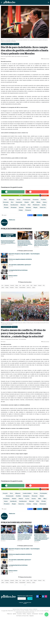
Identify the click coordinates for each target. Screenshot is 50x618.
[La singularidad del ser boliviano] (4, 271)
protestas (28, 207)
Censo (18, 199)
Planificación (36, 204)
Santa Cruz (43, 207)
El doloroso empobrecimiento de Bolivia (20, 259)
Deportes (31, 615)
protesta (21, 207)
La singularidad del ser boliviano (18, 270)
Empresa (29, 613)
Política (24, 613)
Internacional (35, 613)
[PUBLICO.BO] (9, 2)
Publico (16, 287)
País (29, 204)
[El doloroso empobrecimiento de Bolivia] (4, 261)
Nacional (23, 204)
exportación (19, 202)
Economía (6, 202)
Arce (5, 199)
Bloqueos (12, 199)
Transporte (28, 210)
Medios (38, 202)
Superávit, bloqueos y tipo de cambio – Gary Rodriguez (24, 253)
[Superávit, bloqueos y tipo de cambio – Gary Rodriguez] (4, 255)
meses (45, 202)
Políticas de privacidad (24, 609)
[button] (46, 614)
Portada (6, 207)
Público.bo (9, 613)
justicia (24, 285)
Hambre (27, 202)
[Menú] (1, 3)
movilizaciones (14, 204)
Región (35, 207)
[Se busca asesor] (4, 277)
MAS (33, 202)
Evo (12, 202)
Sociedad (41, 613)
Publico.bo (16, 44)
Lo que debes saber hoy (10, 39)
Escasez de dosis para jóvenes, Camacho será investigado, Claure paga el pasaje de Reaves (8, 241)
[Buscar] (48, 3)
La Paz (28, 285)
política (44, 204)
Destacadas (7, 285)
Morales (6, 204)
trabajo (21, 210)
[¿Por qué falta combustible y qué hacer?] (4, 266)
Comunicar (36, 199)
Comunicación (26, 199)
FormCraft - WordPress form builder (25, 603)
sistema (33, 287)
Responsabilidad (22, 287)
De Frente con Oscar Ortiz (22, 615)
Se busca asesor (13, 275)
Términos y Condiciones (33, 609)
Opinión (14, 613)
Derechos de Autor (16, 609)
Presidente (13, 207)
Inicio (3, 39)
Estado (17, 285)
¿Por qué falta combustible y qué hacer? (20, 264)
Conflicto (44, 199)
